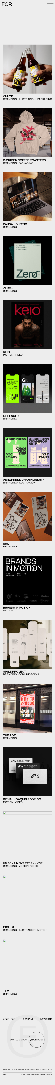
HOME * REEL (9, 1019)
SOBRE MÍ (28, 1019)
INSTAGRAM (46, 1019)
